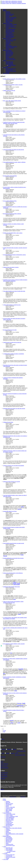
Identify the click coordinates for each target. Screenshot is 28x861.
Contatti (7, 72)
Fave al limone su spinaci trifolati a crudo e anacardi (14, 643)
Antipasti (8, 11)
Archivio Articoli (11, 65)
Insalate (7, 16)
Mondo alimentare (7, 50)
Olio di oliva (8, 55)
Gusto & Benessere (7, 23)
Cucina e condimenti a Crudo (12, 816)
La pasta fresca (9, 35)
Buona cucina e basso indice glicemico (11, 40)
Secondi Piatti (9, 15)
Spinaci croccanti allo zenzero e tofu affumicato (13, 573)
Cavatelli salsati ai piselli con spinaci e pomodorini (13, 353)
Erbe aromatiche (9, 52)
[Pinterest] (10, 6)
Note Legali (3, 756)
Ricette (4, 10)
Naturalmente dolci (10, 36)
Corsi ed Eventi (9, 69)
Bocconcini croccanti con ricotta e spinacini (12, 213)
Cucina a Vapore (9, 25)
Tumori (7, 49)
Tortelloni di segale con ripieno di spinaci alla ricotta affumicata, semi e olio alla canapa (13, 123)
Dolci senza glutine (10, 31)
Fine (4, 731)
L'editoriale (8, 66)
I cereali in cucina (10, 33)
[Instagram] (6, 6)
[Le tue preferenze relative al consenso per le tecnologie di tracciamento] (1, 646)
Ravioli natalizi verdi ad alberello (10, 175)
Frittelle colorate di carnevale (9, 90)
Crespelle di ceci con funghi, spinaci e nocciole (13, 84)
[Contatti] (3, 6)
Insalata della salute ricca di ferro (10, 511)
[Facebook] (5, 6)
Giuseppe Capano (13, 796)
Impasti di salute (9, 53)
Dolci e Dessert (9, 19)
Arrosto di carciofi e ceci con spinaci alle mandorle (13, 465)
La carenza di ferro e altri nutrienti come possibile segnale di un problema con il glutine (15, 618)
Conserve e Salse (10, 18)
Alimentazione (9, 51)
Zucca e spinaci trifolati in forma (10, 200)
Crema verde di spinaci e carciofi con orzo (12, 304)
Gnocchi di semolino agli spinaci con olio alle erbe (13, 149)
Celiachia (8, 42)
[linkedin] (9, 6)
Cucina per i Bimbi (10, 30)
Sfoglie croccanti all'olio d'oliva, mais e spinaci (13, 232)
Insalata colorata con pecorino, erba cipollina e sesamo (14, 78)
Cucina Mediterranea (10, 29)
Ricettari (8, 22)
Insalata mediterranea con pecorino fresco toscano (13, 558)
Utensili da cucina (10, 58)
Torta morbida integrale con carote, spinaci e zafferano (14, 162)
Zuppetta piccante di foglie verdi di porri (11, 586)
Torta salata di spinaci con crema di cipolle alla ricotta (14, 291)
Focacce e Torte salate (11, 17)
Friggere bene (9, 32)
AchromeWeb (22, 796)
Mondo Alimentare (4, 767)
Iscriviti (2, 789)
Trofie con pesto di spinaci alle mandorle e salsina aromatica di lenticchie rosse (13, 602)
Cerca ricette (6, 73)
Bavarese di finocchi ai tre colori (10, 329)
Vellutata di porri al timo (8, 422)
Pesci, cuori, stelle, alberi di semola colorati (12, 100)
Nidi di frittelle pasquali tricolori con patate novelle (13, 543)
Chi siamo (5, 67)
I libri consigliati (9, 62)
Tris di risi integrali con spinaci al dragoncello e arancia (14, 254)
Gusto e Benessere (4, 763)
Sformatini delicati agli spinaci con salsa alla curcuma (14, 408)
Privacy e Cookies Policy (20, 754)
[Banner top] (13, 3)
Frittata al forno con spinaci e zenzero (11, 267)
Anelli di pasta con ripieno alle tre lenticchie (12, 342)
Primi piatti (8, 12)
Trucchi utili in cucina (10, 59)
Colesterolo (8, 43)
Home (4, 9)
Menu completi (9, 21)
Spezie (7, 57)
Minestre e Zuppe (10, 14)
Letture (4, 60)
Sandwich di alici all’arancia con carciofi (11, 481)
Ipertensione (8, 45)
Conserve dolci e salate (11, 24)
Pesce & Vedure (9, 37)
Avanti (4, 730)
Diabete (7, 44)
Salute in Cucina (7, 38)
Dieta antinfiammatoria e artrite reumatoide (11, 47)
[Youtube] (7, 6)
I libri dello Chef (9, 61)
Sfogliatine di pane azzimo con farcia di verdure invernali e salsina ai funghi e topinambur (15, 280)
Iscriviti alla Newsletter (11, 71)
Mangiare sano (9, 54)
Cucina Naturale (9, 64)
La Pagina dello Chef (10, 68)
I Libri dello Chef (4, 772)
